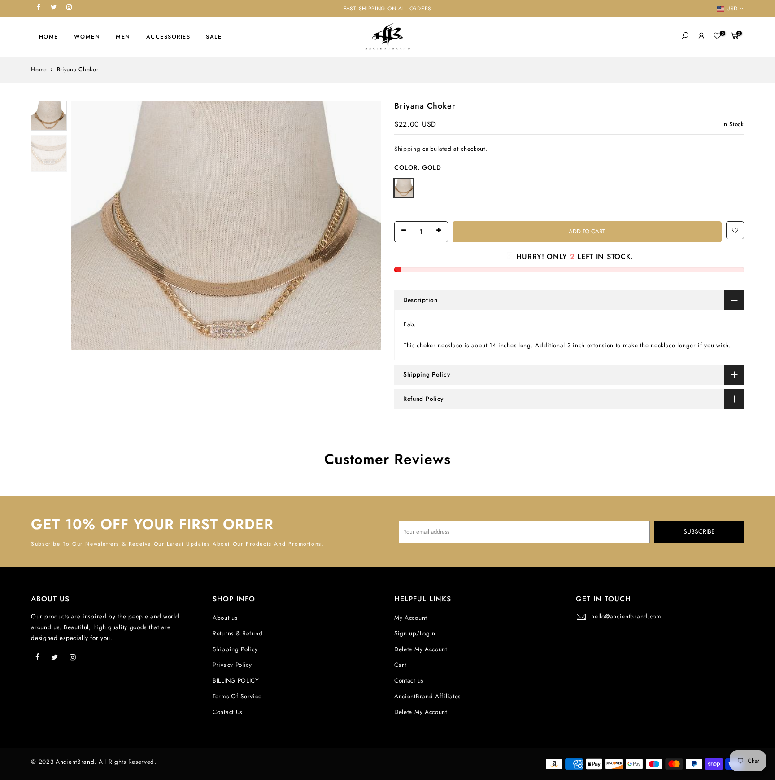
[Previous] (87, 225)
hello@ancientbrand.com (626, 616)
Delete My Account (420, 649)
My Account (410, 617)
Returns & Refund (237, 633)
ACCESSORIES (168, 37)
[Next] (365, 225)
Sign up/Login (414, 633)
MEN (123, 37)
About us (225, 617)
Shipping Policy (235, 649)
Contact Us (227, 712)
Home (39, 70)
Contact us (408, 680)
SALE (214, 37)
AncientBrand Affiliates (427, 696)
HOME (48, 37)
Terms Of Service (237, 696)
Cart (400, 665)
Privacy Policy (232, 665)
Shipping (407, 149)
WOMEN (87, 37)
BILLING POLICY (236, 680)
